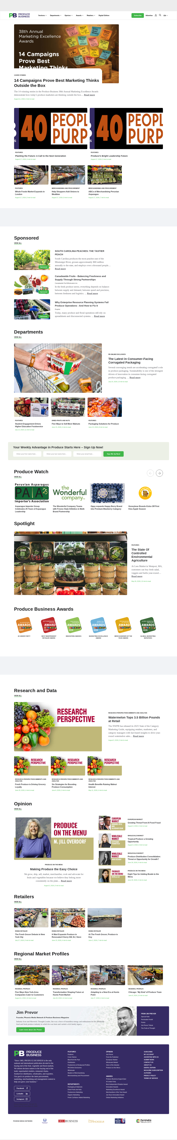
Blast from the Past (74, 1060)
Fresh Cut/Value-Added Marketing (79, 1097)
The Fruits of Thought (148, 1028)
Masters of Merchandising (76, 1073)
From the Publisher (112, 1057)
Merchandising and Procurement (78, 1075)
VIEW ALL (18, 243)
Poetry (143, 1022)
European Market (111, 1060)
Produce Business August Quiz (116, 1079)
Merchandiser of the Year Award (116, 1092)
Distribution (71, 1062)
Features (70, 1054)
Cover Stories (72, 1057)
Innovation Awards (112, 1087)
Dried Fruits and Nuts (75, 1089)
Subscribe (137, 15)
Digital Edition (104, 15)
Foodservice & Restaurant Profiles (79, 1065)
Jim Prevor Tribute (147, 1025)
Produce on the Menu (113, 1068)
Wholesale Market (112, 1062)
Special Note (145, 1017)
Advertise (149, 15)
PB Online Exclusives (75, 1068)
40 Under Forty (111, 1081)
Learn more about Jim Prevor (30, 1030)
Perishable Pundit (147, 1019)
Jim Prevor (109, 1054)
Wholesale (71, 1070)
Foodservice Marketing (75, 1092)
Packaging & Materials (75, 1087)
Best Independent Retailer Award (117, 1084)
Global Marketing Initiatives (115, 1097)
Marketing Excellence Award (115, 1089)
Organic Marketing (74, 1095)
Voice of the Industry (112, 1065)
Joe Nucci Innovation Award (115, 1095)
